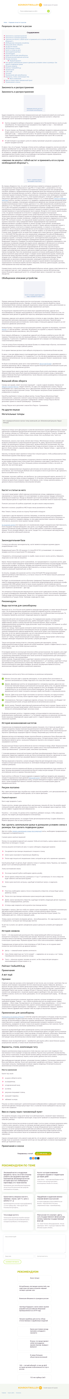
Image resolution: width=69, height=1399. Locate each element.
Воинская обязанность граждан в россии (34, 1298)
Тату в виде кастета (11, 1215)
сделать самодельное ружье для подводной (27, 831)
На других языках (11, 46)
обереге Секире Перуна (10, 386)
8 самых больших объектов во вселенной (38, 1356)
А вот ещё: (8, 71)
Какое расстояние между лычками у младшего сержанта (39, 1331)
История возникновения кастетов (16, 57)
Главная (4, 1392)
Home (5, 22)
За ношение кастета (8, 525)
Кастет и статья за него (13, 50)
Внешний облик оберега (13, 45)
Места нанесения (15, 78)
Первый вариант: (15, 61)
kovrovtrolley (29, 5)
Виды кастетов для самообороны (16, 55)
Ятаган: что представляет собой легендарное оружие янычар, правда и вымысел (39, 1344)
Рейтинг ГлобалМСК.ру (13, 68)
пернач (4, 329)
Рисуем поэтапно (11, 59)
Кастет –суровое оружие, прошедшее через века (34, 180)
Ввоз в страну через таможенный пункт (18, 80)
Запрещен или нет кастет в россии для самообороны (34, 109)
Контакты (18, 1392)
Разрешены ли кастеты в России (13, 1017)
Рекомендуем (10, 53)
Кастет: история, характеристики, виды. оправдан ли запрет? (34, 295)
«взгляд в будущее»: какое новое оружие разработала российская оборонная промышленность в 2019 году (34, 1308)
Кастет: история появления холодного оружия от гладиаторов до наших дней (50, 1174)
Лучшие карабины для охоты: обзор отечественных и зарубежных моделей (33, 1320)
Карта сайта (11, 1392)
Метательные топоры (12, 48)
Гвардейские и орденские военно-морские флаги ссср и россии (50, 1198)
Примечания (9, 69)
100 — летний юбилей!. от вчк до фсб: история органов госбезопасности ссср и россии (34, 1367)
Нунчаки (8, 73)
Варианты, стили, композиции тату (17, 77)
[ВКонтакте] (31, 1158)
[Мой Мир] (36, 1158)
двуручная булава (45, 364)
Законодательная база (12, 52)
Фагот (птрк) (34, 1278)
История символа (11, 66)
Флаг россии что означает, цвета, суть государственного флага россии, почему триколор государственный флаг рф (51, 1218)
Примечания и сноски (12, 82)
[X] (38, 1158)
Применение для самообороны (16, 75)
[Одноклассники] (33, 1158)
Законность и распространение (16, 36)
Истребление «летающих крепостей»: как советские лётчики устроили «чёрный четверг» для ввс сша (34, 1288)
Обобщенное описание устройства (17, 43)
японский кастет (34, 778)
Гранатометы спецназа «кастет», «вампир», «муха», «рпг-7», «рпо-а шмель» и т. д (16, 1199)
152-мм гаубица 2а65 (37, 1377)
